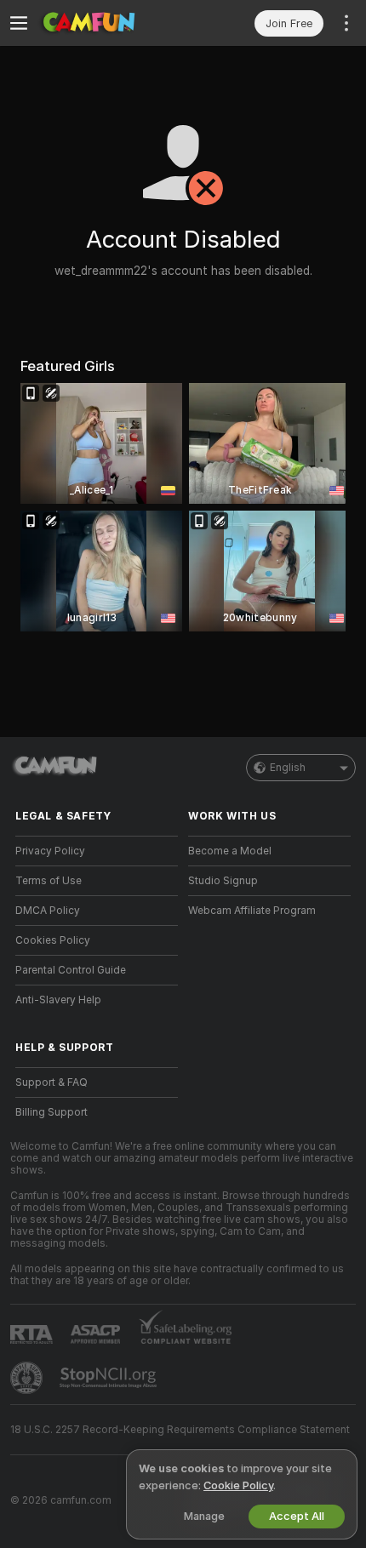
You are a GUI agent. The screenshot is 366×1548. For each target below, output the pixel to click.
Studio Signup (223, 881)
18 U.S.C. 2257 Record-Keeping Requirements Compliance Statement (180, 1430)
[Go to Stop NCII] (110, 1378)
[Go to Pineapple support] (28, 1378)
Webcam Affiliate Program (252, 911)
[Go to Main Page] (110, 23)
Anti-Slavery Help (58, 1000)
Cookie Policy (238, 1485)
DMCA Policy (47, 911)
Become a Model (230, 851)
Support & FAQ (51, 1082)
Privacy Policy (50, 851)
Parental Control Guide (70, 970)
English (288, 768)
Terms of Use (48, 881)
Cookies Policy (52, 940)
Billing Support (51, 1112)
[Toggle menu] (18, 23)
